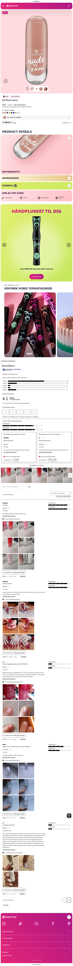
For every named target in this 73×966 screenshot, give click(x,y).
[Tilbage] (4, 245)
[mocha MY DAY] (5, 113)
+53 (18, 112)
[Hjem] (12, 6)
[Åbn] (3, 6)
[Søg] (69, 6)
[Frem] (69, 245)
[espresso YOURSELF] (11, 113)
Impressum (5, 952)
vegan (6, 96)
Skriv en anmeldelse (20, 104)
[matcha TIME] (16, 113)
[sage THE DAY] (9, 113)
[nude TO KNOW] (3, 113)
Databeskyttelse (7, 955)
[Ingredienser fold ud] (69, 178)
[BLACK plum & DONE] (7, 113)
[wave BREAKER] (14, 113)
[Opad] (69, 917)
